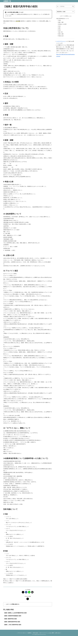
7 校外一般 (60, 31)
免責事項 (29, 632)
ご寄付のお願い (35, 632)
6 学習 (59, 30)
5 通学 (59, 28)
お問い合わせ (57, 632)
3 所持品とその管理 (62, 24)
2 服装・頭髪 (60, 22)
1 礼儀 (59, 20)
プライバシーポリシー (22, 632)
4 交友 (59, 26)
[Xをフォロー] (27, 599)
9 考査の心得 (60, 35)
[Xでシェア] (23, 592)
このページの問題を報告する (12, 604)
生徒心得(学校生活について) (62, 18)
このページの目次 (64, 16)
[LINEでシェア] (29, 592)
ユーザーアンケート (61, 41)
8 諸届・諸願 (60, 33)
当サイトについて (43, 632)
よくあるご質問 (51, 632)
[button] (32, 592)
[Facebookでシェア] (26, 592)
